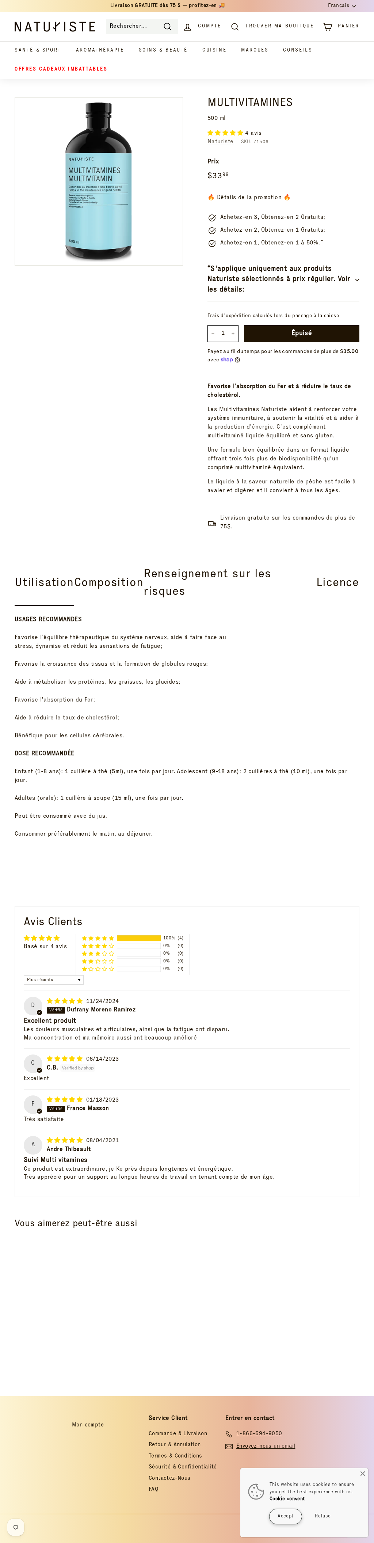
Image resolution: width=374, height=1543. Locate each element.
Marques (254, 50)
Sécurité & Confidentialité (183, 1467)
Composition (109, 583)
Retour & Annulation (175, 1445)
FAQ (154, 1489)
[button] (226, 134)
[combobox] (142, 26)
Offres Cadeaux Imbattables (61, 69)
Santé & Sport (38, 50)
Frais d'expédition (229, 316)
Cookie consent (287, 1499)
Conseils (297, 50)
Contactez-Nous (170, 1478)
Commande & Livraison (178, 1434)
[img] (65, 1002)
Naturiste (220, 142)
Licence (337, 583)
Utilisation (44, 583)
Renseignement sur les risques (207, 583)
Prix (213, 162)
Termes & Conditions (175, 1456)
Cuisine (214, 50)
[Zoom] (99, 181)
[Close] (362, 1473)
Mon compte (88, 1425)
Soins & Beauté (163, 50)
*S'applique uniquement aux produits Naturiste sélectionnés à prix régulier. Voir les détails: (279, 280)
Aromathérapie (100, 50)
